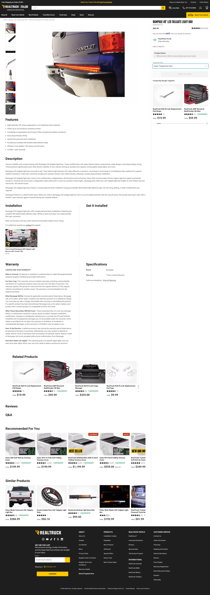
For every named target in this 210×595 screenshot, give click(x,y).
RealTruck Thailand (135, 577)
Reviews (131, 545)
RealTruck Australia (135, 564)
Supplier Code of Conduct (87, 558)
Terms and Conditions (143, 588)
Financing (157, 545)
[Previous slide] (154, 123)
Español (156, 575)
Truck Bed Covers (49, 15)
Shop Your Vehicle (17, 15)
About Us (82, 536)
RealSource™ (133, 536)
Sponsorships (133, 549)
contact (29, 225)
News (81, 549)
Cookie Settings (130, 588)
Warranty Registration (161, 566)
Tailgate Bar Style (158, 62)
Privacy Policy (83, 553)
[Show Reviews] (200, 28)
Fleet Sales (157, 580)
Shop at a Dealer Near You (178, 2)
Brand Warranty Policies (162, 571)
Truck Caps (63, 15)
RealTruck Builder (106, 2)
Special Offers (108, 553)
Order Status (204, 2)
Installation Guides (110, 536)
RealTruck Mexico (134, 572)
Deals (82, 15)
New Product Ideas (110, 562)
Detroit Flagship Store (86, 573)
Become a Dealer (84, 569)
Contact (193, 2)
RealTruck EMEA (134, 568)
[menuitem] (4, 15)
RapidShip (107, 540)
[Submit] (67, 559)
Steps (73, 15)
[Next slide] (207, 123)
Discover (91, 15)
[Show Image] (10, 28)
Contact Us (157, 536)
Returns (156, 558)
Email (37, 556)
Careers (81, 540)
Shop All (4, 15)
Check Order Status (160, 553)
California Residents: (101, 280)
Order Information (160, 540)
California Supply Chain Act (116, 588)
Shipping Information (161, 549)
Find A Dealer (158, 562)
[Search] (163, 8)
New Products (33, 15)
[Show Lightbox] (81, 64)
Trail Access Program (136, 553)
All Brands (107, 549)
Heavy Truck (108, 558)
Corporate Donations (136, 540)
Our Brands (83, 545)
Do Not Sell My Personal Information (95, 588)
